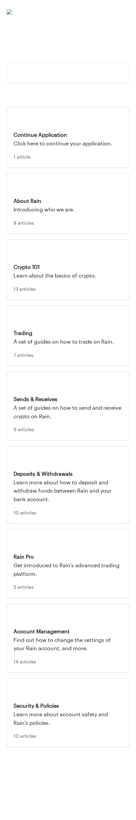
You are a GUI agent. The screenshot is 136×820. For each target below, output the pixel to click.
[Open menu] (123, 12)
